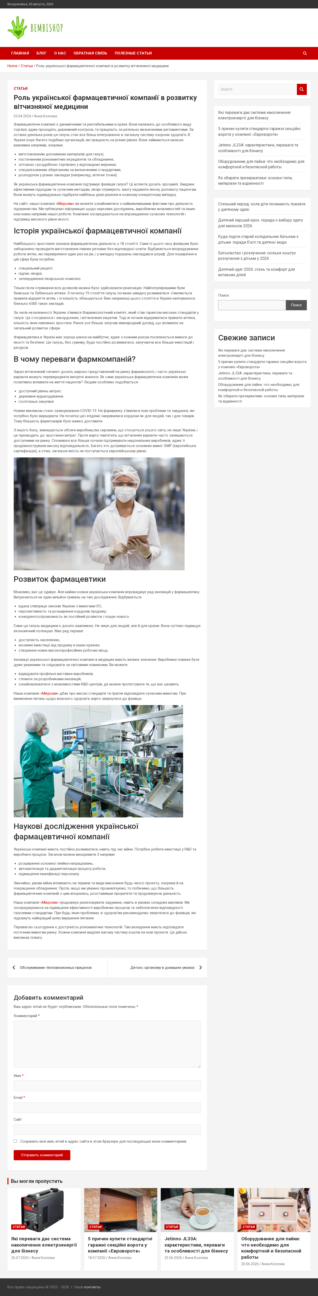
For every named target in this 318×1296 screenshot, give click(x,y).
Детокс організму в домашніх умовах (162, 967)
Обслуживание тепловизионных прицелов (56, 967)
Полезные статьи (133, 53)
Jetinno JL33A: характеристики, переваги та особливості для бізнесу (196, 1245)
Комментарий (27, 1016)
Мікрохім (65, 203)
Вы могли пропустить (37, 1181)
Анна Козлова (45, 116)
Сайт (18, 1119)
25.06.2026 (173, 1258)
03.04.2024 (22, 116)
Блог (42, 53)
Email (19, 1097)
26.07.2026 (20, 1258)
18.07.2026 (96, 1258)
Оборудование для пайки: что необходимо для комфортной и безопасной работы (271, 1248)
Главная (20, 53)
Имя (19, 1075)
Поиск (223, 295)
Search (302, 89)
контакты (92, 1287)
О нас (60, 53)
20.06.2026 (250, 1264)
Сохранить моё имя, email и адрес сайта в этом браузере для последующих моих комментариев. (103, 1141)
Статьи (21, 88)
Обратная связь (90, 53)
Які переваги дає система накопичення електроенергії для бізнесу (44, 1245)
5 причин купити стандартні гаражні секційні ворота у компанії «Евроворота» (120, 1245)
